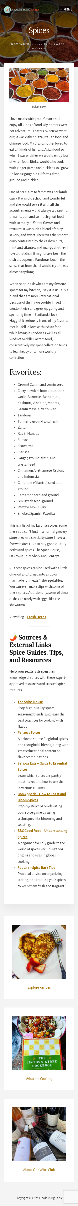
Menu (68, 9)
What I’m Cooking (39, 1079)
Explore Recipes (39, 987)
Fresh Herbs (36, 617)
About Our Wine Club (39, 1170)
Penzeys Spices (29, 733)
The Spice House (30, 702)
